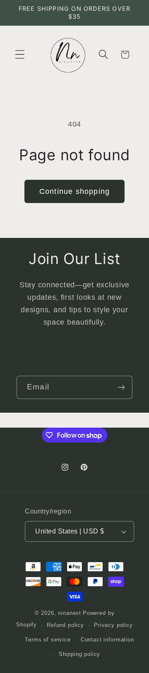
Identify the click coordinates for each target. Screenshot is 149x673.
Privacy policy (113, 625)
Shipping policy (80, 654)
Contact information (107, 639)
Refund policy (65, 625)
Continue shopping (74, 191)
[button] (20, 55)
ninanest (69, 613)
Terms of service (47, 639)
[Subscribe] (121, 387)
